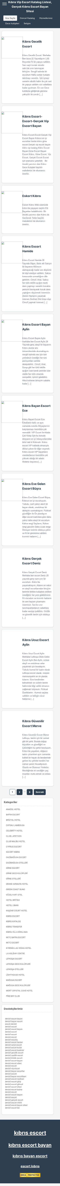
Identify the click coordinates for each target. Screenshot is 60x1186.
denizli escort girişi (13, 1081)
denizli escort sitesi (13, 1063)
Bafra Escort (13, 814)
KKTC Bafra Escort (16, 937)
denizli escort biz (12, 1108)
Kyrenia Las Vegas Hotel (18, 948)
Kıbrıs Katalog (13, 921)
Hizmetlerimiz (45, 18)
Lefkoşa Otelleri (14, 969)
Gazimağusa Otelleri (17, 863)
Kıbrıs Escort (13, 916)
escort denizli (11, 1024)
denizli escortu (11, 1040)
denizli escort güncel (14, 1084)
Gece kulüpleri (12, 23)
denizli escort (11, 1026)
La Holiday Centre (15, 953)
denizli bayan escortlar (15, 1071)
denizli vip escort (12, 1068)
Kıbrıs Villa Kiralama (17, 932)
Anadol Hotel (13, 809)
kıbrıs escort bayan (30, 1145)
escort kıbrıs (30, 1166)
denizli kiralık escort (13, 1058)
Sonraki (40, 792)
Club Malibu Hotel (15, 841)
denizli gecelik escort (14, 1052)
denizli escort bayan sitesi (16, 1105)
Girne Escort (13, 868)
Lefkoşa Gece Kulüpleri (18, 964)
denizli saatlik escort (14, 1055)
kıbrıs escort (30, 1133)
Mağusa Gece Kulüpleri (18, 985)
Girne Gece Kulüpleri (17, 873)
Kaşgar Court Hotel (16, 910)
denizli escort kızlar (13, 1047)
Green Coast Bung (15, 889)
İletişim (27, 23)
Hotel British (13, 900)
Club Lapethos (14, 836)
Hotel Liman (12, 905)
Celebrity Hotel (14, 831)
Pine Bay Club (13, 996)
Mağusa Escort (14, 980)
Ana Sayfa (10, 18)
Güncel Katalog (27, 18)
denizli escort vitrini (13, 1102)
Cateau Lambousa (15, 825)
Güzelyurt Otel (14, 895)
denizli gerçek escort (14, 1100)
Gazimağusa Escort (16, 857)
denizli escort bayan (13, 1018)
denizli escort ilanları (14, 1042)
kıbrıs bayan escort (30, 1156)
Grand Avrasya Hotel (17, 884)
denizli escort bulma (13, 1089)
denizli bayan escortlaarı (15, 1076)
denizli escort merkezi (14, 1079)
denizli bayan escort (13, 1021)
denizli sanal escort (13, 1045)
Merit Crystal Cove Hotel (19, 991)
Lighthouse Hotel (15, 975)
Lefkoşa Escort (14, 959)
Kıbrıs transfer (14, 927)
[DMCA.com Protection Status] (30, 1176)
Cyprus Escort (14, 846)
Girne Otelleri (13, 878)
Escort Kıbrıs (13, 852)
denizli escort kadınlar (14, 1050)
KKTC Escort (12, 942)
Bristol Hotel (13, 820)
